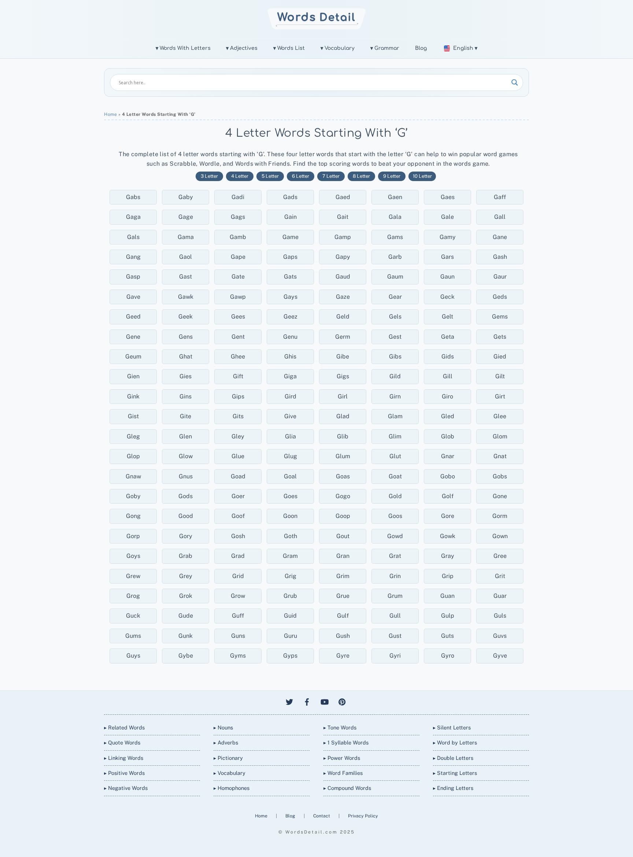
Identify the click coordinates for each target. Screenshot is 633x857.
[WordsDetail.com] (316, 27)
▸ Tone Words (339, 727)
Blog (421, 48)
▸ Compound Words (347, 788)
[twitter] (289, 701)
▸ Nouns (223, 727)
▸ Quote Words (122, 742)
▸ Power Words (341, 758)
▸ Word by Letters (455, 742)
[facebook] (307, 701)
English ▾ (465, 48)
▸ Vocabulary (229, 773)
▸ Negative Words (126, 788)
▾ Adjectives (242, 48)
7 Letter (331, 176)
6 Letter (300, 176)
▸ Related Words (124, 727)
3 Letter (209, 176)
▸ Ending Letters (453, 788)
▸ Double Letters (453, 758)
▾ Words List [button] (289, 48)
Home (110, 114)
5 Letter (270, 176)
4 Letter (239, 176)
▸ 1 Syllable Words (346, 742)
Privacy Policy (363, 816)
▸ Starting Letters (455, 773)
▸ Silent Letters (452, 727)
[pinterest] (342, 701)
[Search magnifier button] (515, 82)
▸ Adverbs (226, 742)
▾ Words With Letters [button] (183, 48)
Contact (322, 816)
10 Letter (422, 176)
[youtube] (324, 701)
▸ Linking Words (123, 758)
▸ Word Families (343, 773)
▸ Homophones (231, 788)
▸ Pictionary (228, 758)
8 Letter (361, 176)
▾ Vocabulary (338, 48)
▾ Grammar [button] (384, 48)
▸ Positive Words (124, 773)
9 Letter (391, 176)
